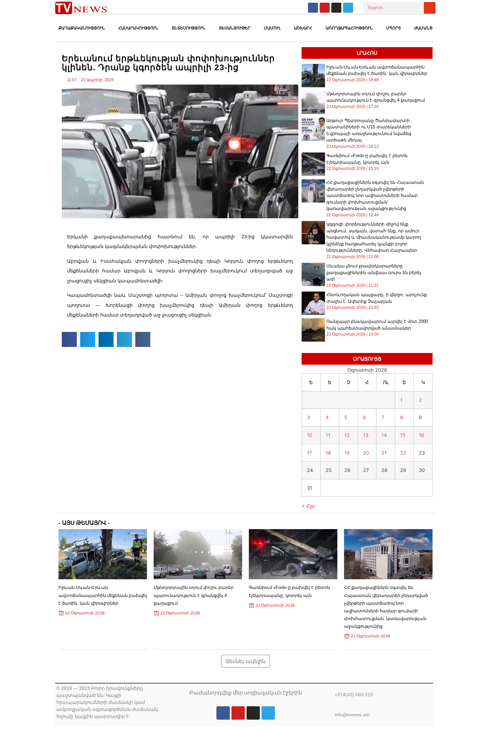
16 (421, 435)
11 (328, 435)
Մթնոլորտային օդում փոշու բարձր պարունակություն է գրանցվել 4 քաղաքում (193, 595)
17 (309, 453)
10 (309, 435)
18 (328, 453)
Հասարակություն (138, 28)
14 (384, 435)
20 (366, 453)
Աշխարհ (303, 28)
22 (403, 453)
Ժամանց (423, 28)
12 (347, 435)
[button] (69, 339)
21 (384, 453)
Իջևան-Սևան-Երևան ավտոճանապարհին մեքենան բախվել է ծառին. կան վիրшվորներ (102, 595)
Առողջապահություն (349, 28)
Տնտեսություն (188, 28)
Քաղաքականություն (81, 28)
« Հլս (308, 505)
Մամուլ (272, 28)
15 (402, 435)
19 (347, 453)
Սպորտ (393, 28)
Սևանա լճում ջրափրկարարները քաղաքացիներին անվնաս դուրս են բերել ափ (373, 272)
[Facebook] (313, 8)
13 (365, 435)
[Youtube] (325, 8)
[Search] (430, 8)
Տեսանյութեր (235, 28)
